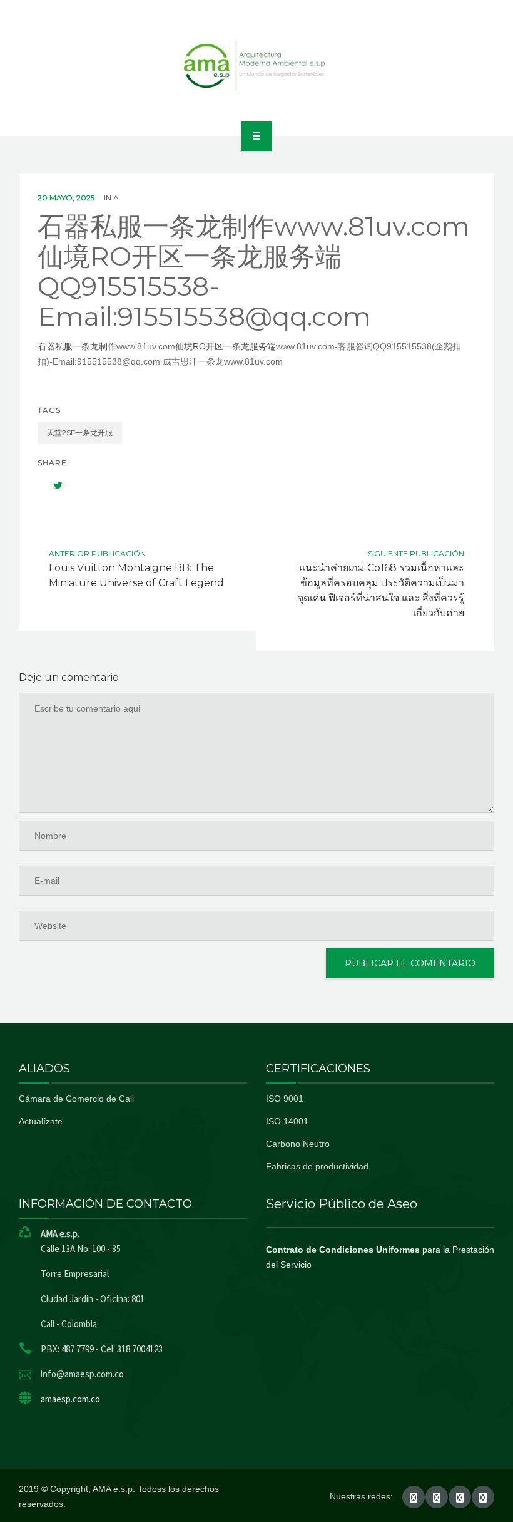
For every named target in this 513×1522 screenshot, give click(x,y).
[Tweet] (51, 485)
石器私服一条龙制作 (77, 346)
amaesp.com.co (70, 1399)
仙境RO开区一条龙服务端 (225, 346)
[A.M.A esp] (257, 66)
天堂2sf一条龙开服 (80, 432)
